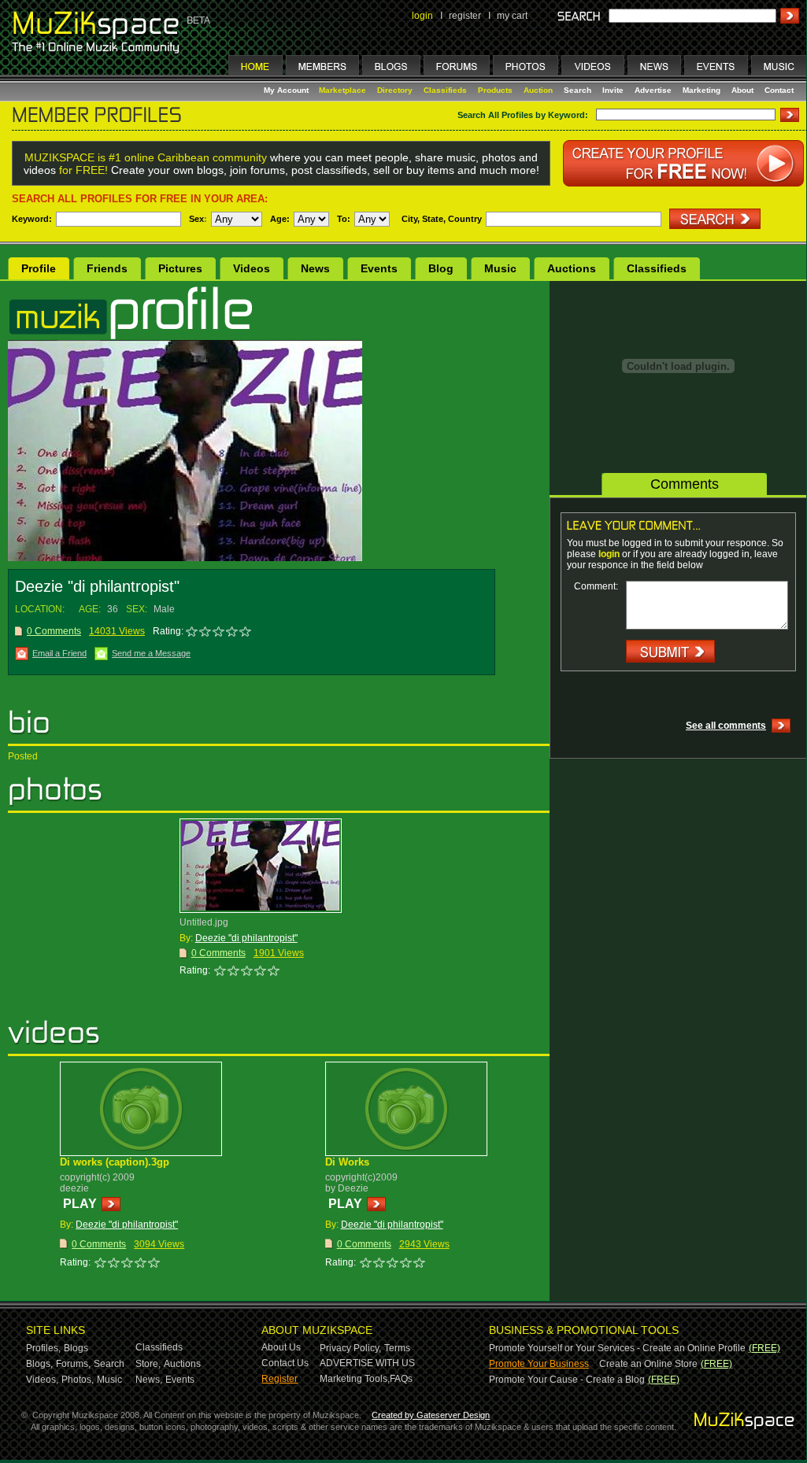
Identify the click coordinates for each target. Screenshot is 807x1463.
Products (495, 90)
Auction (538, 90)
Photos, (77, 1379)
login (422, 15)
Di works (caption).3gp (114, 1162)
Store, (148, 1363)
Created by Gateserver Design (431, 1415)
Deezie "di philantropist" (246, 938)
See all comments (726, 725)
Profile (38, 268)
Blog (440, 268)
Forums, (73, 1363)
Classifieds (445, 90)
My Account (287, 90)
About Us (281, 1347)
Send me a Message (151, 653)
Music (500, 268)
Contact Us (285, 1363)
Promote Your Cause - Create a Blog (567, 1379)
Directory (395, 90)
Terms (397, 1348)
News (315, 268)
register (465, 15)
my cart (512, 15)
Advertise (653, 90)
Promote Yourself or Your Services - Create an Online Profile (617, 1348)
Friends (107, 268)
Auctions (571, 268)
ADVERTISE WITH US (367, 1363)
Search (577, 90)
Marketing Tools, (355, 1378)
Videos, (42, 1379)
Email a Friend (59, 653)
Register (279, 1378)
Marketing (701, 90)
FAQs (401, 1378)
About (742, 90)
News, (148, 1379)
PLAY (80, 1203)
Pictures (180, 268)
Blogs (76, 1348)
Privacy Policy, (350, 1348)
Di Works (347, 1162)
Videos (251, 268)
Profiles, (43, 1348)
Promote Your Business (539, 1363)
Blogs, (39, 1363)
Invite (613, 90)
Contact (779, 90)
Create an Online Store (648, 1363)
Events (379, 268)
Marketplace (342, 90)
